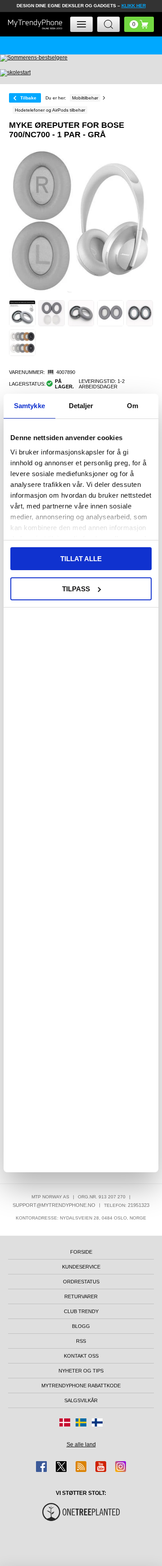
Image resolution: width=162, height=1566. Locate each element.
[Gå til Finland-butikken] (97, 1422)
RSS (81, 1341)
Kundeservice (81, 1266)
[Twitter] (61, 1466)
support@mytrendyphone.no (54, 1205)
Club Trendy (81, 1311)
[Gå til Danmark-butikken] (64, 1422)
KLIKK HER (134, 5)
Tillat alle (81, 558)
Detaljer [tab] (81, 406)
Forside (81, 1252)
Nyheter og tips (81, 1370)
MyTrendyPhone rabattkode (81, 1385)
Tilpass (76, 589)
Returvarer (81, 1296)
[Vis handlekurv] (139, 24)
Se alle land (81, 1444)
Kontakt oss (81, 1356)
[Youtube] (100, 1466)
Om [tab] (132, 406)
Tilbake (28, 97)
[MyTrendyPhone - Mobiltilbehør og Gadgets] (35, 24)
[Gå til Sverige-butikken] (81, 1422)
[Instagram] (120, 1466)
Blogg (81, 1326)
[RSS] (81, 1466)
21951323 (138, 1205)
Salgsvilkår (81, 1400)
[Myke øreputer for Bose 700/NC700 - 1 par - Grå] (22, 313)
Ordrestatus (81, 1281)
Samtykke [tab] (29, 406)
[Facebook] (41, 1466)
